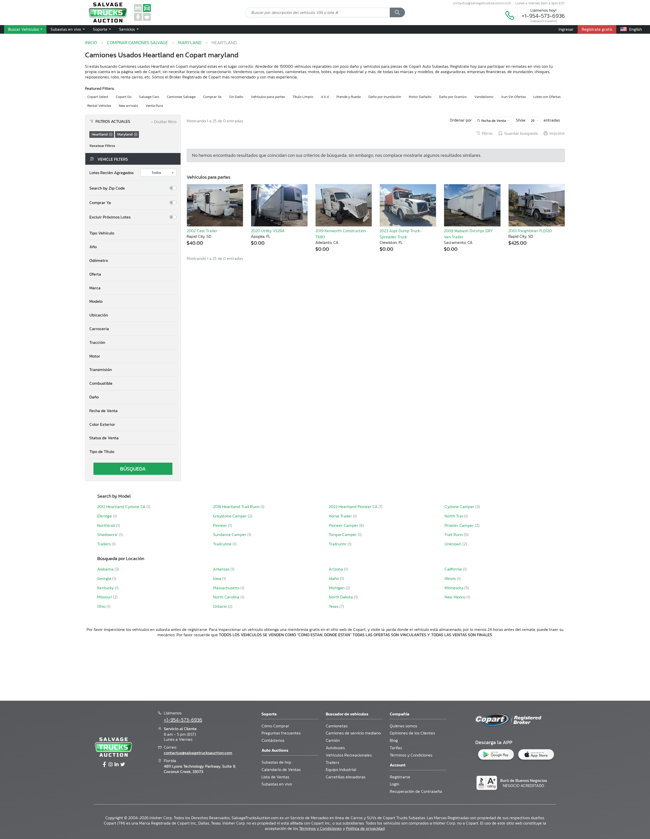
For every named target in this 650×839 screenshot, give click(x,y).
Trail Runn (454, 534)
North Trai (454, 516)
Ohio (102, 606)
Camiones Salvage (181, 96)
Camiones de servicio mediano (353, 733)
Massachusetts (226, 588)
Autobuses (335, 748)
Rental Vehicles (99, 105)
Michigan (337, 588)
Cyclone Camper (460, 507)
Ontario (220, 606)
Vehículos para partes (268, 96)
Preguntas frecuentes (281, 733)
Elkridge (105, 516)
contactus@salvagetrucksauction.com (482, 3)
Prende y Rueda (348, 96)
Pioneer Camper (344, 525)
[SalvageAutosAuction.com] (138, 8)
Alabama (106, 569)
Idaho (334, 578)
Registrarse (400, 777)
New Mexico (455, 597)
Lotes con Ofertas (547, 96)
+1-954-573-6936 (543, 16)
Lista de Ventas (275, 777)
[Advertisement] (325, 668)
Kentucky (106, 588)
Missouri (105, 597)
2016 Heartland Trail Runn (237, 507)
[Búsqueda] (397, 12)
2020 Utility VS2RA (268, 231)
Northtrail (106, 525)
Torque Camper (343, 534)
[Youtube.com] (123, 764)
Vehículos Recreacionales (349, 755)
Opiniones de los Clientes (412, 733)
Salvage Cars (149, 96)
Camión (333, 740)
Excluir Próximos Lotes (110, 217)
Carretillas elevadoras (345, 777)
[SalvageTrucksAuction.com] (147, 8)
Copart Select (97, 96)
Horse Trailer (341, 516)
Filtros (487, 133)
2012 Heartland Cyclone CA (122, 507)
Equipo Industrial (341, 769)
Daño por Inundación (384, 96)
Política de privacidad (365, 828)
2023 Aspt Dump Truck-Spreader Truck (401, 234)
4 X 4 (325, 96)
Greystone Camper (230, 516)
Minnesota (454, 588)
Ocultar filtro (163, 122)
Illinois (451, 578)
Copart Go (124, 96)
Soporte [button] (100, 29)
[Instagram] (110, 764)
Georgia (104, 578)
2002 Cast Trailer (202, 231)
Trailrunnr (338, 544)
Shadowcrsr (108, 534)
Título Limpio (302, 96)
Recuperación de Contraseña (416, 791)
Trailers (104, 544)
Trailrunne (223, 544)
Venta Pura (154, 105)
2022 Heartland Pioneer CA (354, 507)
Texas (334, 606)
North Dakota (341, 597)
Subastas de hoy (276, 762)
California (454, 569)
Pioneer (220, 525)
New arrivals (128, 105)
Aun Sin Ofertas (513, 96)
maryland (190, 42)
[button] (132, 233)
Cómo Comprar (275, 726)
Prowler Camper (460, 525)
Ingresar (566, 29)
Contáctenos (273, 740)
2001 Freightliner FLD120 (530, 231)
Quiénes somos (403, 726)
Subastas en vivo (277, 784)
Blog (394, 740)
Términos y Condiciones (411, 755)
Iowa (217, 578)
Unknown (453, 544)
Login (394, 784)
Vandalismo (483, 96)
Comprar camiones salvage (137, 42)
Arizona (336, 569)
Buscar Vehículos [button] (24, 29)
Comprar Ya (212, 96)
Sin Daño (236, 96)
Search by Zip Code (107, 188)
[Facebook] (104, 764)
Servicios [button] (127, 29)
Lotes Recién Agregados (111, 172)
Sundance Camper (230, 534)
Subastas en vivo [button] (66, 29)
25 (533, 120)
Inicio (91, 42)
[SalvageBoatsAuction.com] (147, 16)
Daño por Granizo (453, 96)
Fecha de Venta (494, 120)
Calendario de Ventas (281, 769)
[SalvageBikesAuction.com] (138, 16)
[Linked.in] (116, 764)
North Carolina (226, 597)
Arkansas (222, 569)
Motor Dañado (420, 96)
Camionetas (337, 726)
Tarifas (396, 748)
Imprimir (557, 133)
